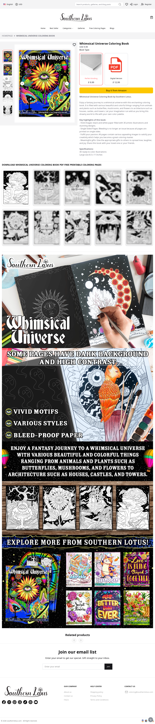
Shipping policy (96, 692)
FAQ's (66, 699)
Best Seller (54, 28)
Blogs (112, 28)
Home (43, 28)
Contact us (68, 696)
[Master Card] (146, 721)
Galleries (81, 28)
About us (67, 692)
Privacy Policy (96, 696)
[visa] (142, 721)
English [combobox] (10, 4)
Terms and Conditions (99, 699)
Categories (67, 28)
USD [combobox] (20, 4)
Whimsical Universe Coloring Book (35, 35)
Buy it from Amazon (116, 90)
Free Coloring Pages (97, 28)
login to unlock (47, 189)
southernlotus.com (14, 721)
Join (108, 666)
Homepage (7, 35)
